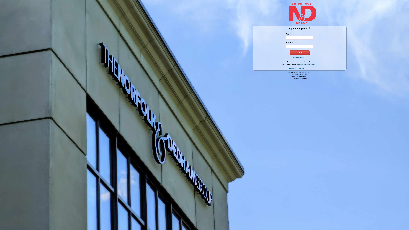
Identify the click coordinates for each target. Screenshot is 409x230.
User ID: (289, 34)
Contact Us (292, 68)
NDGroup (301, 68)
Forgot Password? (299, 57)
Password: (290, 42)
